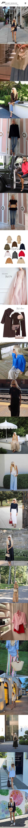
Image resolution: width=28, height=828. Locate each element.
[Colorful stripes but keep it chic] (14, 658)
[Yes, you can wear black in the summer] (14, 733)
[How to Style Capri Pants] (14, 174)
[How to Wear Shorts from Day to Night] (14, 808)
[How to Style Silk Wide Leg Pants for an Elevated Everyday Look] (14, 584)
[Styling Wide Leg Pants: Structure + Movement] (14, 472)
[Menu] (25, 3)
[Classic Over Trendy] (14, 547)
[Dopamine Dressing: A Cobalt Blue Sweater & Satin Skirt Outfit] (14, 360)
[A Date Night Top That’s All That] (14, 99)
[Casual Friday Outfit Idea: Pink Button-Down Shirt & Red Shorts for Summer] (14, 621)
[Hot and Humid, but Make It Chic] (14, 435)
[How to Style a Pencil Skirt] (14, 509)
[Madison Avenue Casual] (14, 25)
